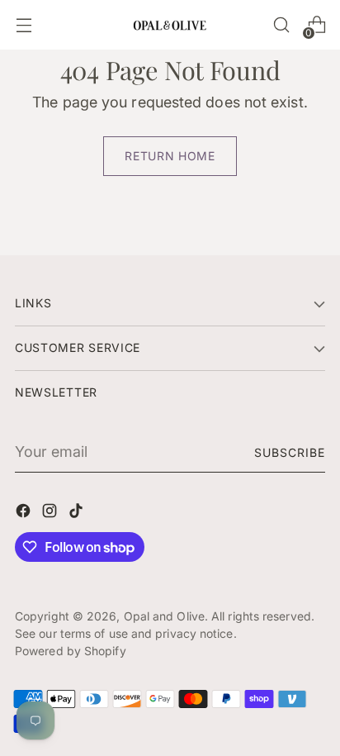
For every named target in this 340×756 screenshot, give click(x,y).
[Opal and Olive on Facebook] (25, 513)
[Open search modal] (281, 25)
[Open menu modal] (23, 25)
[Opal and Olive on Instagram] (51, 513)
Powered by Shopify (70, 651)
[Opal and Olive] (170, 24)
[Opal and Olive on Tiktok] (77, 513)
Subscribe (289, 452)
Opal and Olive (164, 616)
